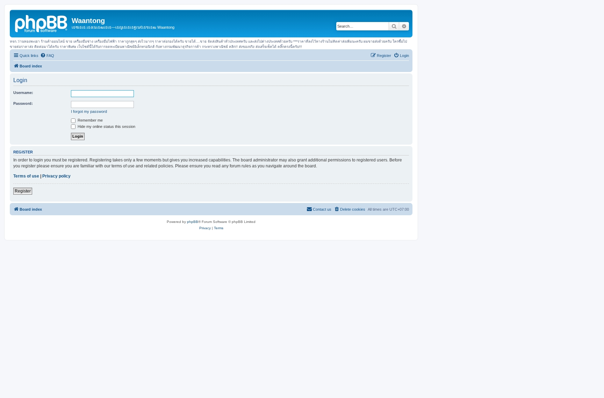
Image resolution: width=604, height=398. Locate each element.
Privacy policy (56, 176)
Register (23, 191)
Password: (23, 103)
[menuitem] (47, 55)
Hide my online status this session (106, 126)
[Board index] (42, 23)
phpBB (192, 222)
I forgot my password (89, 111)
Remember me (90, 120)
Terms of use (26, 176)
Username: (23, 93)
